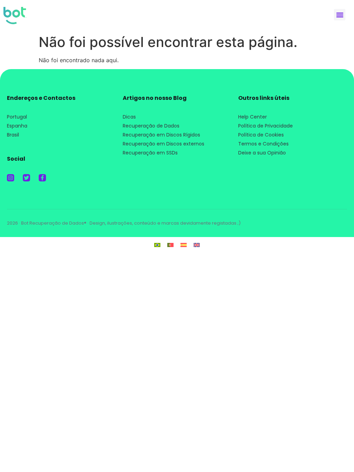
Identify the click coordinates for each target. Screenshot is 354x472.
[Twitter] (26, 177)
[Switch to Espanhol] (183, 244)
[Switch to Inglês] (196, 244)
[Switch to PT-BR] (157, 244)
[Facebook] (42, 177)
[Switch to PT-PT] (170, 244)
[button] (339, 14)
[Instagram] (10, 177)
